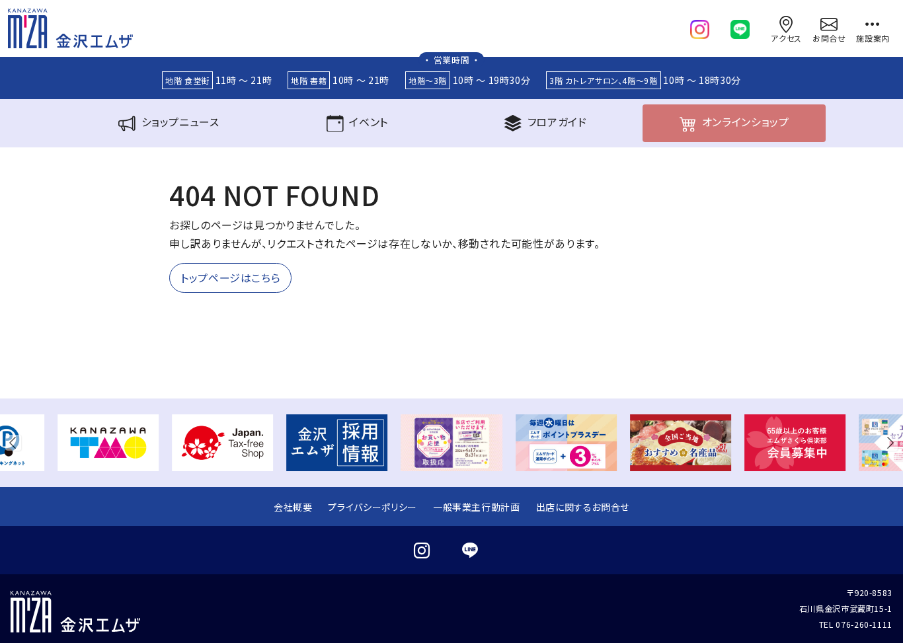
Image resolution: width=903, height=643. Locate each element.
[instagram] (699, 26)
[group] (108, 442)
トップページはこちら (230, 277)
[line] (740, 26)
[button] (16, 442)
